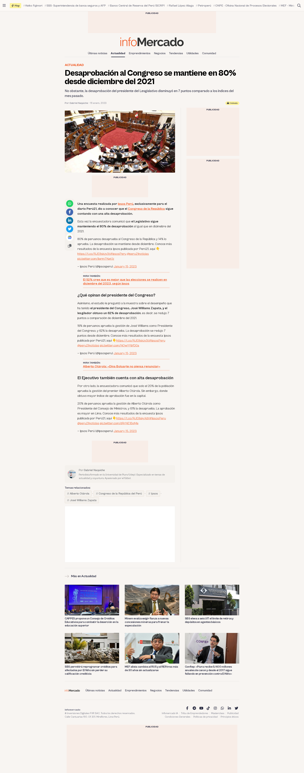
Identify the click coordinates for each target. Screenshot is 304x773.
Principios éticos (230, 716)
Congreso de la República (146, 209)
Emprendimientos (139, 53)
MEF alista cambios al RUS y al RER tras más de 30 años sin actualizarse (151, 668)
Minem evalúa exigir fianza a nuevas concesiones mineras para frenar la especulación (147, 622)
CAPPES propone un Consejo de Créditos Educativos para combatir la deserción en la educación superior (91, 622)
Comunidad (209, 53)
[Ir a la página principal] (152, 41)
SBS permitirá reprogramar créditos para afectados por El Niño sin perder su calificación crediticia (91, 670)
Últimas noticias (97, 53)
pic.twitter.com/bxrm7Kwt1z (95, 259)
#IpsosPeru (118, 254)
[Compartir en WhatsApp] (69, 203)
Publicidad (233, 713)
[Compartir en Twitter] (69, 228)
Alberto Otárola (79, 493)
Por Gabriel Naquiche (76, 103)
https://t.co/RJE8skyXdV (133, 418)
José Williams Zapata (83, 500)
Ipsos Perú (125, 204)
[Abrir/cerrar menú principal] (4, 5)
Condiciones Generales (177, 716)
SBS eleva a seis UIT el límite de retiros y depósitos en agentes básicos (209, 620)
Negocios (160, 53)
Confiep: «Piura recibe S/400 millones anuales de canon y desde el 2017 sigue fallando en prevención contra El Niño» (208, 670)
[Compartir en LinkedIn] (69, 220)
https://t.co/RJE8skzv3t (93, 254)
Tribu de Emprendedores (194, 713)
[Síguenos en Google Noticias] (69, 237)
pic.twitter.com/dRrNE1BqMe (119, 423)
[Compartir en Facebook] (69, 212)
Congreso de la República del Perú (120, 493)
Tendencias (176, 53)
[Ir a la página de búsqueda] (299, 5)
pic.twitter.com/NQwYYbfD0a (119, 345)
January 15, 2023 (125, 266)
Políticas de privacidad (205, 716)
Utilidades (192, 53)
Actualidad (118, 53)
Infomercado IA (170, 713)
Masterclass (217, 713)
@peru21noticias (138, 254)
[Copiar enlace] (69, 245)
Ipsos (154, 493)
